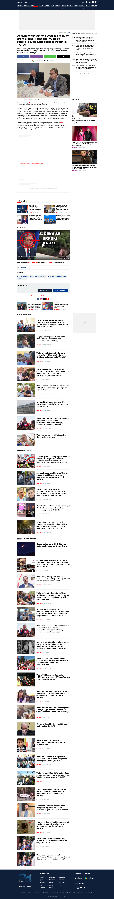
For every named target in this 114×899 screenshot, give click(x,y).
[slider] (43, 256)
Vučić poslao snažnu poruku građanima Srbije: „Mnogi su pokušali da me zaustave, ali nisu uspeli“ (53, 857)
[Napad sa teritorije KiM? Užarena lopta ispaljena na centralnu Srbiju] (26, 549)
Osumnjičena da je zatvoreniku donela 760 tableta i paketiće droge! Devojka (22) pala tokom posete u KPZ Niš (85, 40)
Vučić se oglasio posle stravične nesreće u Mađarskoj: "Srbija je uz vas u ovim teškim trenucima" (53, 579)
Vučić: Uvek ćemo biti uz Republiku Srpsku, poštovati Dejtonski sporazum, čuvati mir (34, 306)
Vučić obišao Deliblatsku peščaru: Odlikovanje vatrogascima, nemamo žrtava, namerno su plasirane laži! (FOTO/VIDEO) (52, 596)
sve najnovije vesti (84, 73)
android (35, 263)
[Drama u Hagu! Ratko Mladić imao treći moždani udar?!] (26, 729)
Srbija (88, 5)
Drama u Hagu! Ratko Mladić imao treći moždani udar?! (51, 725)
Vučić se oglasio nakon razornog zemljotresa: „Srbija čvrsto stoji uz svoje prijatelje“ (51, 841)
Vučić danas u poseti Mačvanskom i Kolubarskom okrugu (52, 436)
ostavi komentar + (60, 290)
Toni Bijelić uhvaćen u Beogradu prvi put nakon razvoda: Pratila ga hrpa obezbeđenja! (84, 144)
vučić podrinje (22, 279)
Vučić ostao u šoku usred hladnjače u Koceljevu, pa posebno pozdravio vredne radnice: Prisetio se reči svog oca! (53, 711)
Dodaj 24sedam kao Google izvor (44, 61)
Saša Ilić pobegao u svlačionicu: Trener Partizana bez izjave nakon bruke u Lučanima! (86, 54)
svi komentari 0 (44, 290)
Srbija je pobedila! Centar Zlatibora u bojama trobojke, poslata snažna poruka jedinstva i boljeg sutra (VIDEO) (52, 793)
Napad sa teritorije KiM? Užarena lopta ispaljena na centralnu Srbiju (51, 545)
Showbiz (47, 5)
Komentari (93, 33)
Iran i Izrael (70, 8)
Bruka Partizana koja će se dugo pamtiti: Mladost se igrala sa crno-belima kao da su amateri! (86, 67)
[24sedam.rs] (22, 2)
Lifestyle (70, 5)
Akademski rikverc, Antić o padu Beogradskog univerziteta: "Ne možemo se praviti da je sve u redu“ (52, 808)
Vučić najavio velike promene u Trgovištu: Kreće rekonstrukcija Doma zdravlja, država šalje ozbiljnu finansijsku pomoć (52, 324)
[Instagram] (89, 2)
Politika (35, 5)
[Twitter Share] (63, 56)
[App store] (78, 878)
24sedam (49, 263)
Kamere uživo (28, 5)
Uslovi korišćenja (77, 893)
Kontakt (30, 893)
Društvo (64, 5)
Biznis (76, 5)
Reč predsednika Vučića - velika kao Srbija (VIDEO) (61, 306)
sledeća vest (58, 303)
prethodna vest (33, 303)
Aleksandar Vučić (35, 103)
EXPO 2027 (91, 8)
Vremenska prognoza (80, 8)
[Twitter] (96, 2)
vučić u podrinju (61, 276)
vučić (32, 276)
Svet (52, 5)
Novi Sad (62, 885)
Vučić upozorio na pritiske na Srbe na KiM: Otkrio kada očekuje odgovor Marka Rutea (52, 388)
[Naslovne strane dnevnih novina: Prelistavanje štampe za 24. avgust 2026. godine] (84, 110)
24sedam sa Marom (39, 8)
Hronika (57, 5)
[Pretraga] (83, 2)
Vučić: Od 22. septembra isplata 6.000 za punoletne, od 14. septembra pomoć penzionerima (53, 677)
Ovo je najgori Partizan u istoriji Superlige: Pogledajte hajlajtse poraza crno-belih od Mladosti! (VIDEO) (85, 47)
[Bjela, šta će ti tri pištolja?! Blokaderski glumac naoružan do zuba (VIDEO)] (26, 745)
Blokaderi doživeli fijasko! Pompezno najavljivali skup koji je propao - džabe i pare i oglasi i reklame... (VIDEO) (52, 694)
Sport (41, 5)
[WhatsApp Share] (50, 56)
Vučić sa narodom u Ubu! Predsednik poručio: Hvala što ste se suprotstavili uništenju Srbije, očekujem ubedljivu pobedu (52, 422)
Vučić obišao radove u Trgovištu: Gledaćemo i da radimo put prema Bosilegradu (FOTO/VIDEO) (51, 759)
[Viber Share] (36, 56)
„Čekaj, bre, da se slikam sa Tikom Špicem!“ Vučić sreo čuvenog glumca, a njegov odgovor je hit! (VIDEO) (51, 476)
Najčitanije (84, 33)
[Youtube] (47, 299)
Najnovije (20, 5)
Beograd (62, 877)
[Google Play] (89, 878)
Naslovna (19, 32)
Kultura (82, 5)
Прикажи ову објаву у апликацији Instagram (31, 163)
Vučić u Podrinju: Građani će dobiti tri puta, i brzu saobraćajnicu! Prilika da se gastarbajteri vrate (62, 207)
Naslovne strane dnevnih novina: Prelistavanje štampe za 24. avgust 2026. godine (83, 120)
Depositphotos (89, 893)
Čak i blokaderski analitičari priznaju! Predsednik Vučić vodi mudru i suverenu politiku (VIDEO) (53, 508)
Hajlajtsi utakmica (52, 8)
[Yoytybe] (93, 2)
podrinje (51, 276)
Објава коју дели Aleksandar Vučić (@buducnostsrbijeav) (43, 188)
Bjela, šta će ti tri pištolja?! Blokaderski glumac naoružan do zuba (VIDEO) (51, 742)
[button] (43, 245)
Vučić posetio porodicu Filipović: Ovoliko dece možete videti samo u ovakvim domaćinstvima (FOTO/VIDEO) (52, 662)
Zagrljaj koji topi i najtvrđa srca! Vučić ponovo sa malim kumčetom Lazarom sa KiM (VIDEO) (51, 339)
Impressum (38, 893)
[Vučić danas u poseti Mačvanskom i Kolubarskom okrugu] (26, 439)
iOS (29, 263)
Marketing (46, 893)
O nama (23, 893)
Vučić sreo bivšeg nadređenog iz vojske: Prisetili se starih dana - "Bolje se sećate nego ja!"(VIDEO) (51, 355)
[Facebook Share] (23, 56)
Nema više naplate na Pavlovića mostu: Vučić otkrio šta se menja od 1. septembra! (52, 404)
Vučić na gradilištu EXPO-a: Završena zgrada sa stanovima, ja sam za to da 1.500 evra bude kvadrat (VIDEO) (52, 775)
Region (61, 880)
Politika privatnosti (65, 893)
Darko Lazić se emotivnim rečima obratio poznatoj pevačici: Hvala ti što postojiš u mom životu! (84, 167)
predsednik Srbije (41, 276)
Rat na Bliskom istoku (26, 8)
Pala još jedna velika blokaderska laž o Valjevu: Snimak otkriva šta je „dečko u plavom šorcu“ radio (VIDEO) (52, 825)
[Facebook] (86, 2)
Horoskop (94, 5)
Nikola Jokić (61, 8)
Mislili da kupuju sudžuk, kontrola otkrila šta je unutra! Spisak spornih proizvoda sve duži (86, 61)
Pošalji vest (54, 893)
